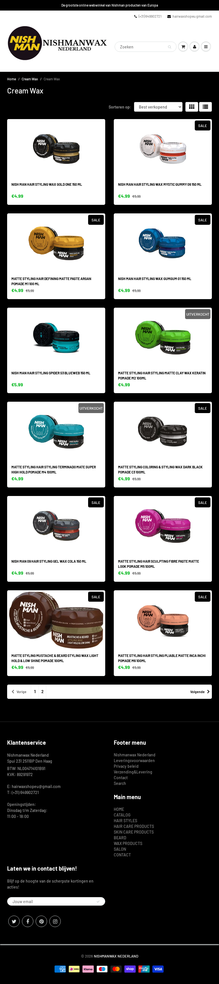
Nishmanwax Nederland (134, 754)
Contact (121, 777)
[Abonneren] (98, 901)
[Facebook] (27, 921)
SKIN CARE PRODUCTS (134, 832)
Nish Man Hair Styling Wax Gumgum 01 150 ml (154, 279)
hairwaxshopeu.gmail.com (192, 16)
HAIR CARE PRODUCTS (134, 826)
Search (120, 783)
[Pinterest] (41, 921)
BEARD (120, 837)
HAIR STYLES (125, 820)
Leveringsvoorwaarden (134, 760)
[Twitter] (14, 921)
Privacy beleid (126, 766)
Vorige (22, 692)
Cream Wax (30, 79)
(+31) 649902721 (150, 16)
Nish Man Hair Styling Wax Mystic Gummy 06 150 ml (160, 184)
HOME (119, 809)
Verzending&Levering (133, 771)
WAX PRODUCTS (128, 843)
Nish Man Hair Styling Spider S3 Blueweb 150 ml (50, 373)
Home (11, 79)
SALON (120, 849)
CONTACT (122, 854)
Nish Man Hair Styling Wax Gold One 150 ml (46, 184)
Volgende (197, 692)
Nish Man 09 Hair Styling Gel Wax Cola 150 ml (48, 561)
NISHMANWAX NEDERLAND (116, 956)
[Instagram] (55, 921)
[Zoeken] (169, 47)
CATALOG (122, 814)
